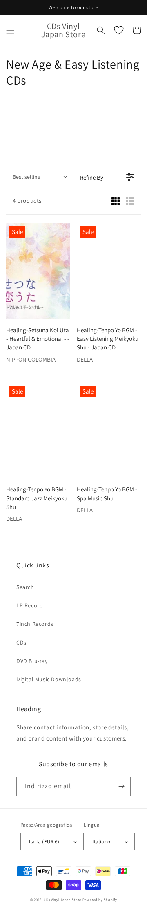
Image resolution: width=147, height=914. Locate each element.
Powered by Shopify (99, 899)
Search (25, 587)
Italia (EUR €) (44, 841)
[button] (10, 30)
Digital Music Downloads (48, 679)
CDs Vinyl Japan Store (62, 899)
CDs (21, 642)
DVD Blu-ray (32, 661)
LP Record (29, 605)
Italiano (101, 841)
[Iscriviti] (121, 786)
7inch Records (34, 623)
